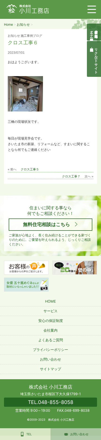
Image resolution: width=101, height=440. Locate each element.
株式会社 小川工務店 (50, 387)
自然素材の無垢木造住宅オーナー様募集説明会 (94, 32)
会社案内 (50, 330)
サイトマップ (50, 369)
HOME (50, 301)
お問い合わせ (50, 359)
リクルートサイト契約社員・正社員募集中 (96, 59)
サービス (50, 311)
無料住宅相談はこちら (46, 224)
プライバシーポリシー (50, 349)
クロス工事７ (71, 176)
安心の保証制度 (50, 320)
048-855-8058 (50, 402)
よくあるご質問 (50, 340)
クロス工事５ (30, 169)
